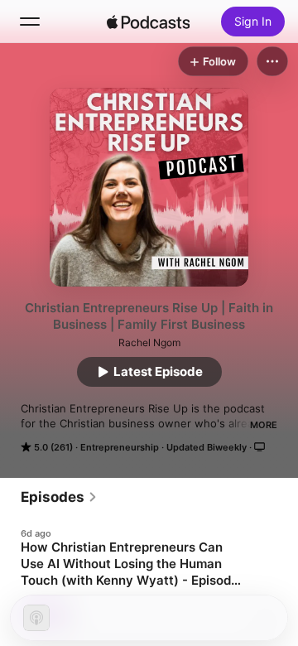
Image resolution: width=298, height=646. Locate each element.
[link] (59, 497)
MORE (263, 425)
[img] (148, 21)
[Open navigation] (30, 21)
